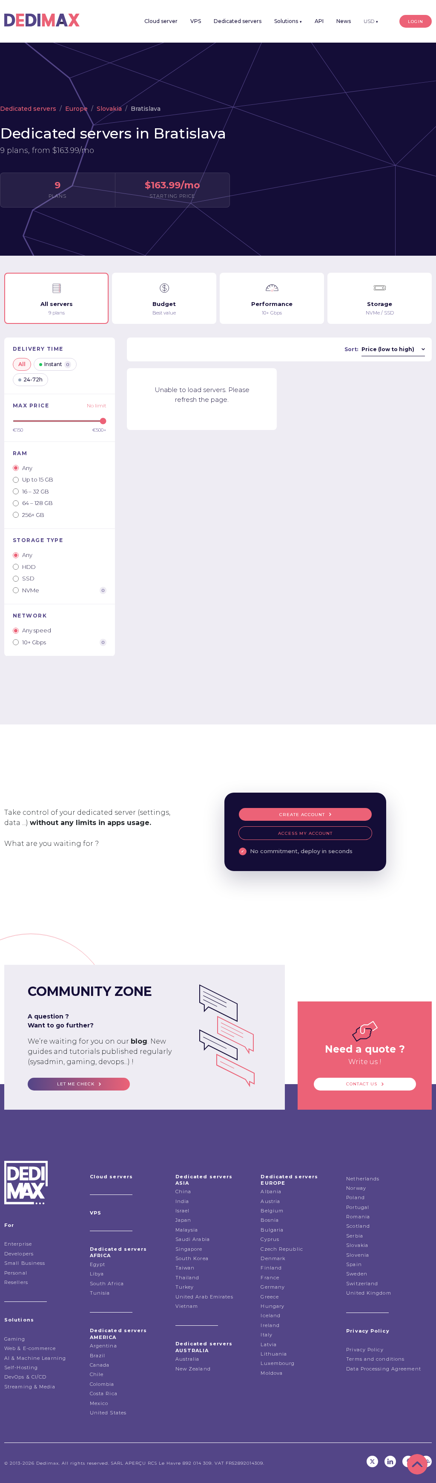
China (183, 1191)
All (22, 364)
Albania (271, 1191)
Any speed (36, 630)
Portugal (357, 1207)
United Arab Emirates (204, 1297)
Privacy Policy (364, 1350)
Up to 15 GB (37, 479)
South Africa (107, 1284)
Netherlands (362, 1179)
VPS (195, 21)
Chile (97, 1374)
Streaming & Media (29, 1387)
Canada (100, 1365)
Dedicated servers (237, 21)
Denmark (273, 1258)
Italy (266, 1335)
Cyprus (270, 1239)
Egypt (98, 1264)
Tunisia (100, 1293)
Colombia (102, 1384)
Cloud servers (111, 1177)
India (182, 1201)
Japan (183, 1220)
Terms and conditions (375, 1359)
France (270, 1278)
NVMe (63, 590)
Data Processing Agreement (383, 1369)
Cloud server (161, 21)
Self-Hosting (21, 1367)
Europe (76, 109)
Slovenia (357, 1255)
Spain (354, 1264)
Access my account (305, 833)
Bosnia (270, 1220)
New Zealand (193, 1369)
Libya (97, 1274)
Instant (56, 364)
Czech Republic (282, 1249)
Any (27, 468)
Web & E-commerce (30, 1348)
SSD (28, 578)
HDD (29, 566)
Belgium (272, 1211)
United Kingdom (368, 1293)
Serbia (354, 1236)
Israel (182, 1211)
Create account (302, 814)
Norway (356, 1188)
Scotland (358, 1226)
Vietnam (186, 1306)
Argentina (103, 1346)
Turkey (184, 1287)
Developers (19, 1254)
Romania (358, 1217)
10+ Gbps (63, 642)
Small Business (24, 1263)
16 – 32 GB (35, 491)
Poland (355, 1197)
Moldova (272, 1373)
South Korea (192, 1258)
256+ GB (33, 514)
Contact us (361, 1084)
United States (108, 1413)
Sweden (356, 1274)
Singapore (189, 1249)
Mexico (99, 1403)
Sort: (351, 349)
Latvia (269, 1344)
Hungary (272, 1306)
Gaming (15, 1339)
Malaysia (186, 1230)
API (319, 21)
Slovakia (109, 109)
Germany (273, 1287)
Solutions (288, 21)
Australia (187, 1359)
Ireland (270, 1325)
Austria (270, 1201)
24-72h (33, 379)
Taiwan (185, 1268)
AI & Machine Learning (35, 1358)
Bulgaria (272, 1230)
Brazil (98, 1356)
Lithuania (274, 1354)
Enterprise (18, 1244)
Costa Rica (104, 1393)
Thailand (187, 1278)
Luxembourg (278, 1363)
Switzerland (362, 1284)
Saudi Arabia (192, 1239)
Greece (270, 1297)
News (343, 21)
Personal (15, 1273)
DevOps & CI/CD (25, 1377)
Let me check (76, 1084)
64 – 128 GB (37, 502)
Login (415, 21)
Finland (271, 1268)
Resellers (16, 1282)
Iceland (271, 1316)
